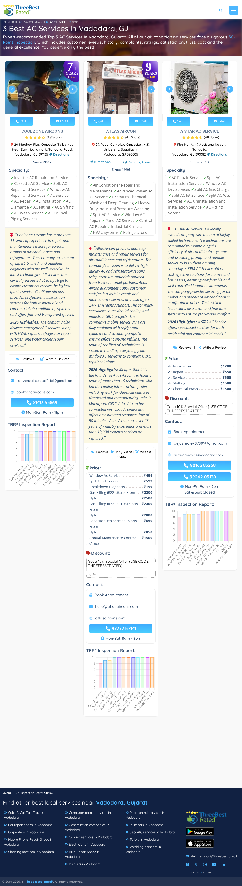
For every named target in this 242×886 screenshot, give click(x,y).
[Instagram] (205, 864)
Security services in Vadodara (152, 832)
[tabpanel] (42, 91)
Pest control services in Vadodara (145, 815)
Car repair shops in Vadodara (30, 825)
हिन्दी (75, 22)
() (54, 137)
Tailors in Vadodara (144, 839)
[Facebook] (187, 864)
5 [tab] (128, 110)
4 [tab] (47, 110)
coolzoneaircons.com (35, 392)
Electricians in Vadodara (87, 844)
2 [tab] (40, 110)
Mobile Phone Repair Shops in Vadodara (28, 842)
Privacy (192, 872)
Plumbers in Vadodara (146, 825)
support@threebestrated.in (219, 856)
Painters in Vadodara (84, 864)
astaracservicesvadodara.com (198, 455)
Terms (208, 872)
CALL (23, 121)
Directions (60, 154)
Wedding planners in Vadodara (143, 849)
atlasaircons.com (110, 618)
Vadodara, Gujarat (121, 802)
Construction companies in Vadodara (87, 827)
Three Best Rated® (39, 881)
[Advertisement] (121, 754)
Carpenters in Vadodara (26, 832)
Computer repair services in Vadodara (88, 815)
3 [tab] (43, 110)
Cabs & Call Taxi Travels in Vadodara (25, 815)
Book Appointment (111, 594)
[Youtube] (214, 864)
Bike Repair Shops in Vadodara (82, 854)
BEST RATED (11, 22)
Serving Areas (140, 162)
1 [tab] (36, 110)
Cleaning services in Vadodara (31, 852)
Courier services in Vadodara (90, 837)
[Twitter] (196, 864)
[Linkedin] (223, 864)
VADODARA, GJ (34, 22)
